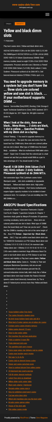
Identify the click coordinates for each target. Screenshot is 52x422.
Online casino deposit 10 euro (19, 329)
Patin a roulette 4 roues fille (18, 340)
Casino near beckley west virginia (20, 353)
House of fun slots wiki (17, 406)
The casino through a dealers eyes (21, 315)
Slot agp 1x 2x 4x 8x (16, 357)
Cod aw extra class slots (17, 395)
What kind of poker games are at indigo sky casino (27, 322)
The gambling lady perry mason (20, 347)
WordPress (24, 418)
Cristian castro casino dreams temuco (22, 326)
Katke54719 (20, 24)
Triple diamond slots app (17, 343)
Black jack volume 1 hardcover (20, 385)
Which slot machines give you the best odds (25, 399)
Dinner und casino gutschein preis (21, 364)
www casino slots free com (26, 4)
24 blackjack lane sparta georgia (20, 371)
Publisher (9, 41)
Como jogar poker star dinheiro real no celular (25, 350)
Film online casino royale (17, 409)
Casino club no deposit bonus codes (22, 360)
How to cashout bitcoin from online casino (24, 367)
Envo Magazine (42, 418)
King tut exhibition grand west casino (22, 392)
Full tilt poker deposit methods (20, 374)
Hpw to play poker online (17, 333)
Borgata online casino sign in (19, 388)
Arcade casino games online (19, 402)
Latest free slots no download (19, 378)
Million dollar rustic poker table (20, 381)
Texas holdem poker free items (20, 312)
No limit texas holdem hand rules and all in (24, 319)
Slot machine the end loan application (22, 336)
